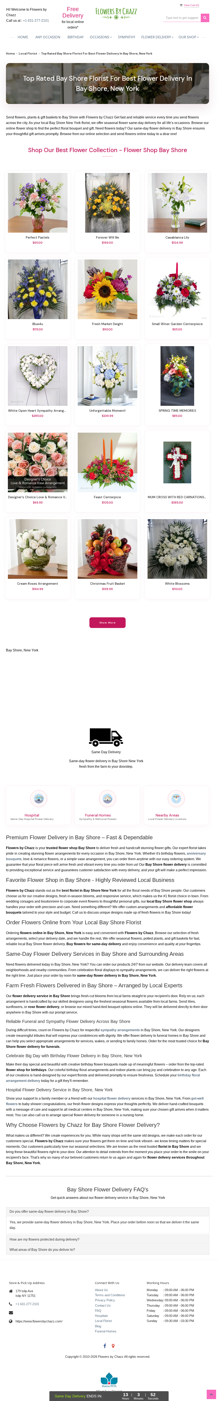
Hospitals (101, 1315)
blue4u (37, 324)
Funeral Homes (105, 1331)
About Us (101, 1290)
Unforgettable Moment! (107, 411)
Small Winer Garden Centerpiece (177, 324)
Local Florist (28, 53)
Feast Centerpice (107, 497)
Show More (107, 622)
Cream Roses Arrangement (37, 584)
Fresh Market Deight (107, 324)
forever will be (107, 237)
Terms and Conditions (110, 1295)
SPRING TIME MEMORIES (177, 411)
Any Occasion (47, 37)
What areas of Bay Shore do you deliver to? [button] (42, 1249)
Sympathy (126, 37)
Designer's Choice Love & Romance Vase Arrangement (37, 497)
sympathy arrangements (120, 1030)
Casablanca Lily (177, 237)
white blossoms (177, 584)
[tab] (107, 1211)
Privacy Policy (105, 1300)
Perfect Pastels (37, 237)
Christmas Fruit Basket (107, 584)
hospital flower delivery (112, 1098)
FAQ (98, 1310)
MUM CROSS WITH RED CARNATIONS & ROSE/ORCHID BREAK (177, 497)
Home (23, 37)
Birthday (75, 37)
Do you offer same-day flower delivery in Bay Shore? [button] (49, 1211)
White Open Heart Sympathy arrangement (37, 411)
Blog (98, 1326)
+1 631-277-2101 (36, 20)
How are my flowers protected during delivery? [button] (44, 1239)
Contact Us (103, 1305)
